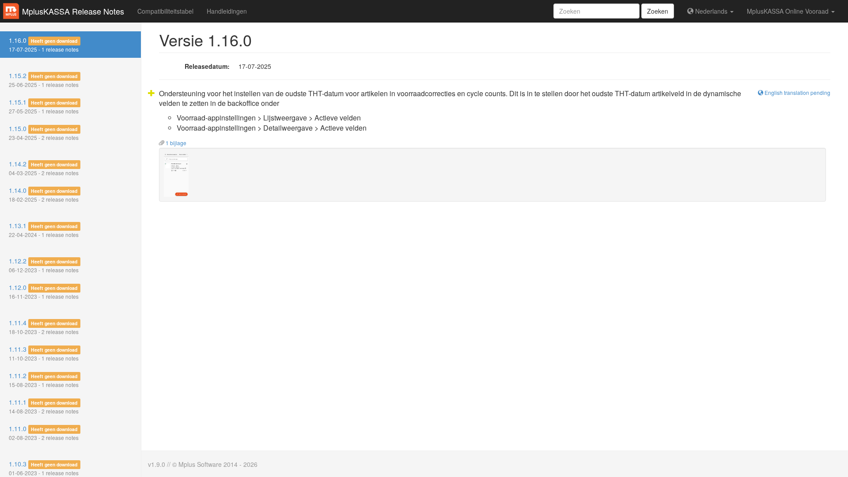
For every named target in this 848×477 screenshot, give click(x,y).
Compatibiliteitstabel (165, 11)
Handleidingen (227, 11)
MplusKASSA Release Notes (73, 11)
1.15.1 (44, 106)
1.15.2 (44, 79)
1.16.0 (44, 44)
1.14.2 (44, 168)
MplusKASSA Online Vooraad (788, 11)
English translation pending (796, 92)
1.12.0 (44, 291)
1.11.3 (44, 353)
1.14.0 (44, 194)
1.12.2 (44, 265)
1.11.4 (44, 326)
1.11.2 (44, 379)
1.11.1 (44, 406)
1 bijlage (175, 142)
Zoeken (657, 11)
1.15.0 (44, 132)
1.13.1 (44, 229)
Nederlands (711, 11)
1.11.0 (44, 432)
